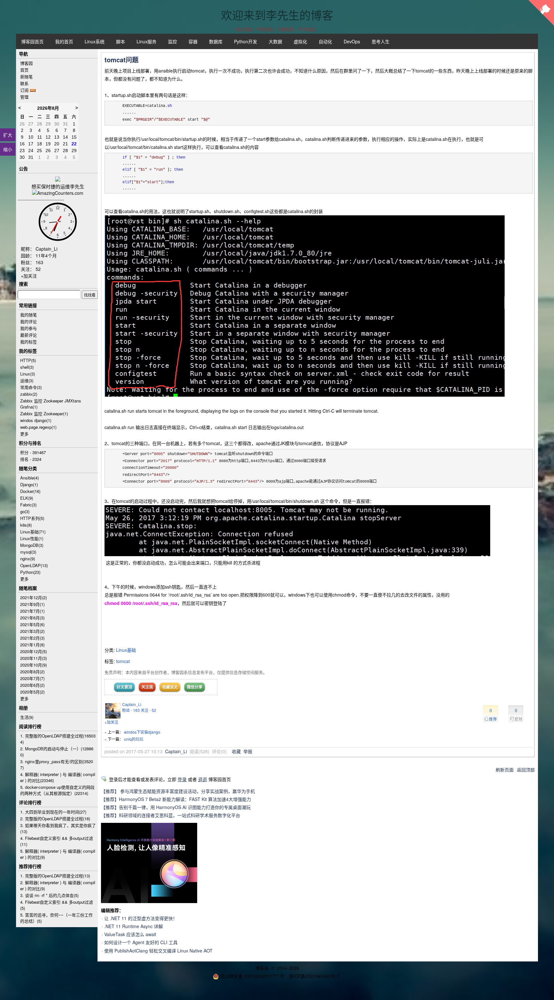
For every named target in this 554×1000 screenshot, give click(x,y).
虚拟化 (300, 41)
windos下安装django (142, 732)
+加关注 (111, 722)
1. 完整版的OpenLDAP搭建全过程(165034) (58, 739)
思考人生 (381, 41)
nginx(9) (27, 559)
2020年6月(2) (32, 685)
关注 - (148, 710)
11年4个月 (46, 255)
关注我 (147, 687)
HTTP (28, 360)
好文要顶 (124, 687)
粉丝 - (131, 710)
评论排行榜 (30, 802)
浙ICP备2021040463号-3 (314, 976)
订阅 (24, 90)
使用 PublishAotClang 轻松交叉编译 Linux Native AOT (158, 950)
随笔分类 (28, 468)
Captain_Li (131, 704)
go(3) (24, 511)
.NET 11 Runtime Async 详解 (133, 926)
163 (39, 262)
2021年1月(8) (32, 645)
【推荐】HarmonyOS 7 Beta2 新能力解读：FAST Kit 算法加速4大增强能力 (176, 799)
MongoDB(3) (31, 545)
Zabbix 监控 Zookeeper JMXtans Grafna (50, 404)
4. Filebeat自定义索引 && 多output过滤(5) (56, 905)
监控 (172, 41)
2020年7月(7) (32, 678)
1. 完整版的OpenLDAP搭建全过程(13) (55, 876)
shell (27, 367)
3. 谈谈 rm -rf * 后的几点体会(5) (49, 895)
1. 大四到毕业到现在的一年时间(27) (53, 812)
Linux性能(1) (31, 538)
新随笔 (26, 76)
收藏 (236, 751)
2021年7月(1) (32, 611)
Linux (27, 374)
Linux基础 (126, 650)
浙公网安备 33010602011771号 (252, 976)
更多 (24, 434)
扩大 (7, 135)
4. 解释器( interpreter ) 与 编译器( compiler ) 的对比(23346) (57, 777)
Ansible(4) (29, 478)
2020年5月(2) (32, 692)
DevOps (352, 41)
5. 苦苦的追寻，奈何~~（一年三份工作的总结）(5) (56, 918)
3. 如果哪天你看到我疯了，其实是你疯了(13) (58, 828)
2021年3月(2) (32, 631)
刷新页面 (505, 769)
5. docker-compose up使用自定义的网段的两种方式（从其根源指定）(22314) (57, 790)
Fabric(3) (28, 505)
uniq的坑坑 (133, 739)
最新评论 (28, 335)
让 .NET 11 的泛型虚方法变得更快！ (140, 918)
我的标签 (28, 342)
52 (38, 269)
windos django (35, 420)
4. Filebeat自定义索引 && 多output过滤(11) (56, 841)
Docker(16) (30, 491)
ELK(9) (26, 498)
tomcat (123, 661)
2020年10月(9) (33, 665)
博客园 (26, 63)
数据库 (215, 41)
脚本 (120, 41)
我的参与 (28, 328)
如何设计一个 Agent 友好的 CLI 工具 (141, 942)
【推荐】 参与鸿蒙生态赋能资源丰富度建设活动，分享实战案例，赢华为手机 (178, 791)
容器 (193, 41)
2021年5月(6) (32, 624)
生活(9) (26, 717)
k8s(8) (26, 525)
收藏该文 (170, 687)
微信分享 (194, 687)
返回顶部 (526, 769)
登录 (182, 779)
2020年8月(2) (32, 671)
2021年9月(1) (32, 604)
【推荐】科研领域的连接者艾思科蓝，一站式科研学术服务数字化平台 (170, 815)
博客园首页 (32, 41)
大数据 (275, 41)
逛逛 (202, 779)
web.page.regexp (38, 427)
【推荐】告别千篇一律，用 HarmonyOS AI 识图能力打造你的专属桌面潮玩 (176, 807)
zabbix (28, 394)
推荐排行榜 (30, 866)
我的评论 (28, 321)
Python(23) (30, 572)
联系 (24, 83)
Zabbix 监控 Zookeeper (44, 413)
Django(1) (29, 484)
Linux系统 (95, 41)
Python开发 (245, 41)
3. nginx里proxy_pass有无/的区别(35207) (56, 764)
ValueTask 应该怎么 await (130, 934)
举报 (247, 751)
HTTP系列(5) (32, 518)
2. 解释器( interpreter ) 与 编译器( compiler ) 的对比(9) (57, 885)
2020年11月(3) (33, 658)
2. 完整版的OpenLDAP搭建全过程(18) (55, 818)
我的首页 (64, 41)
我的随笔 (28, 315)
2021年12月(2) (33, 597)
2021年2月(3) (32, 638)
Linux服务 (146, 41)
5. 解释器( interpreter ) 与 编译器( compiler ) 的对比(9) (57, 854)
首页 (24, 70)
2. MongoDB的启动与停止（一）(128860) (56, 752)
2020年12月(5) (33, 651)
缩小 (7, 149)
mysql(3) (28, 552)
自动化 (325, 41)
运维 (26, 380)
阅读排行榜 (30, 726)
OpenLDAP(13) (34, 565)
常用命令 (31, 387)
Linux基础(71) (33, 532)
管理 (24, 97)
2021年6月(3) (32, 618)
